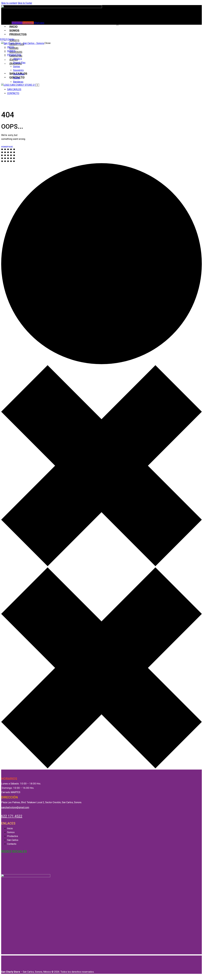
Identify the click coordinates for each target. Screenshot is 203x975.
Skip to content (9, 3)
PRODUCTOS (18, 34)
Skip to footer (25, 3)
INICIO (13, 26)
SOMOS (14, 30)
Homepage (7, 147)
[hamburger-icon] (117, 25)
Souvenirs (15, 52)
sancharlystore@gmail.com (15, 807)
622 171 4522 (11, 816)
